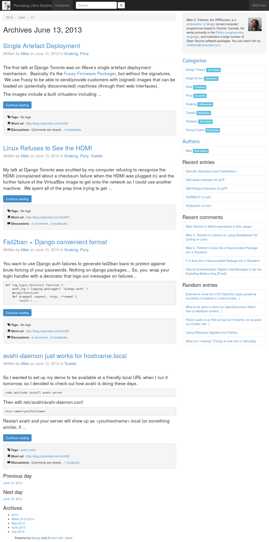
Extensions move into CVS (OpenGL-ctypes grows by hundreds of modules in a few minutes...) (221, 296)
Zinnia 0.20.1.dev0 (59, 538)
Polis (195, 87)
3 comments (40, 223)
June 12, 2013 (12, 483)
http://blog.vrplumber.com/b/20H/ (48, 217)
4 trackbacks (72, 129)
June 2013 (19, 527)
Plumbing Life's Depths (32, 5)
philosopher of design (201, 24)
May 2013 (18, 523)
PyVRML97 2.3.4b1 (199, 197)
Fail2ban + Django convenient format (55, 241)
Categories (62, 5)
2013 (9, 17)
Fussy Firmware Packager (90, 73)
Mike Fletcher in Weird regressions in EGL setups (219, 226)
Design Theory (202, 69)
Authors (191, 141)
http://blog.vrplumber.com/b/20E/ (47, 331)
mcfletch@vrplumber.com (203, 45)
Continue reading (17, 105)
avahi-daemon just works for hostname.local (65, 355)
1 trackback (71, 462)
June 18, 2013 (12, 499)
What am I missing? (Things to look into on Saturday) (221, 341)
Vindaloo (198, 121)
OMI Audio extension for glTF (205, 180)
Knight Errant (201, 78)
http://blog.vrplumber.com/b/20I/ (47, 123)
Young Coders (202, 130)
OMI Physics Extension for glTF (207, 188)
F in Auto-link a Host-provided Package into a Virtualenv (223, 261)
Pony (84, 53)
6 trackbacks (58, 337)
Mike (25, 53)
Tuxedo (97, 155)
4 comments (40, 337)
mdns (32, 450)
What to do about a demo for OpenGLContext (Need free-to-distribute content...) (220, 309)
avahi (24, 450)
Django (36, 538)
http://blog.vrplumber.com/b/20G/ (48, 456)
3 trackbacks (58, 223)
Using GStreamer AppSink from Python (212, 332)
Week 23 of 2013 (23, 519)
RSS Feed (259, 5)
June (21, 17)
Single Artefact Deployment (41, 45)
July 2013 (18, 531)
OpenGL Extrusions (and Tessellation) (211, 171)
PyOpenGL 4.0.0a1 (198, 205)
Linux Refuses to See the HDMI (47, 147)
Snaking (71, 53)
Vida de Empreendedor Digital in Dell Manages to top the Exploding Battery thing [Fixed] (223, 271)
